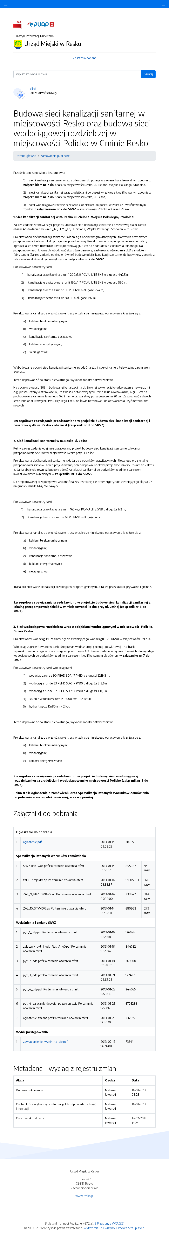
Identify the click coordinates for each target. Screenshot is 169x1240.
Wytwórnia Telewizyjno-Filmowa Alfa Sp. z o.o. (114, 1228)
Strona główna (26, 156)
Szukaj (148, 74)
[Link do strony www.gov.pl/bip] (19, 24)
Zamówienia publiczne (55, 156)
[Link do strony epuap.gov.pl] (40, 24)
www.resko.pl (84, 1196)
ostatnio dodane (85, 58)
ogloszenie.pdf (32, 842)
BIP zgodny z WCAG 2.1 (109, 1223)
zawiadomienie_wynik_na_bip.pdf (45, 1041)
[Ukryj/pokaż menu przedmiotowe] (5, 4)
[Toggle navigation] (163, 4)
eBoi (33, 88)
